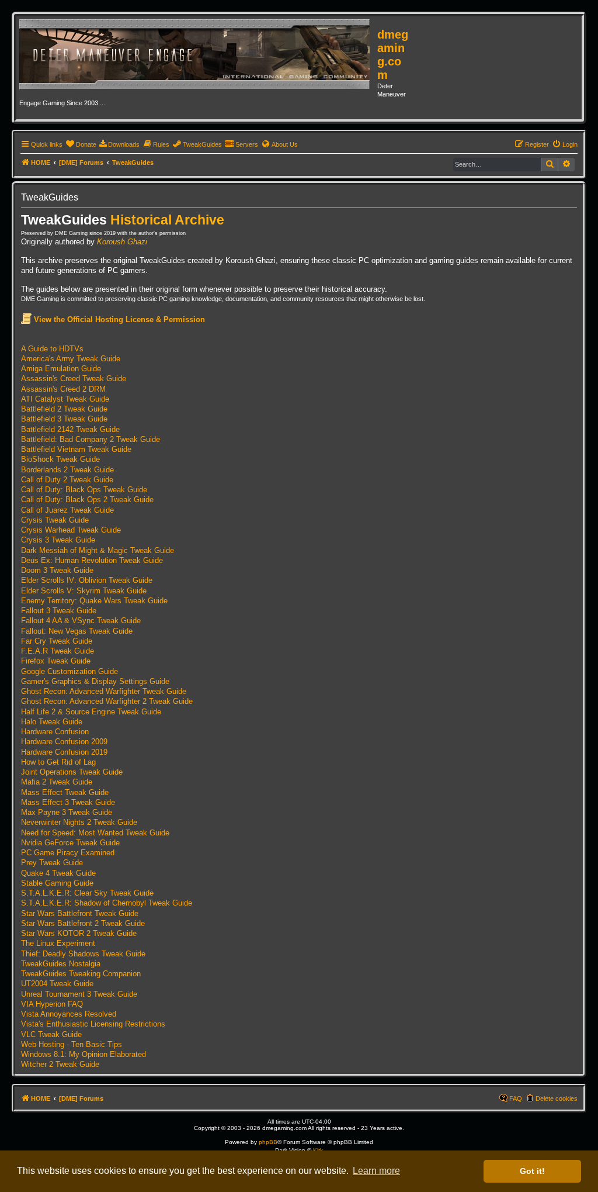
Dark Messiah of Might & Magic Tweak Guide (97, 551)
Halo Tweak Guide (51, 722)
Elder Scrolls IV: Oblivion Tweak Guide (86, 580)
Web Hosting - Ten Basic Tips (71, 1045)
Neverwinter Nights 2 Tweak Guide (79, 822)
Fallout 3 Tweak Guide (58, 611)
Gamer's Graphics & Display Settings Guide (95, 682)
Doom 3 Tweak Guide (57, 570)
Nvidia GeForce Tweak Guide (70, 843)
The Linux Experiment (58, 943)
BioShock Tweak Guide (60, 459)
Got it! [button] (532, 1171)
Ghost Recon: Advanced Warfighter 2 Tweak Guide (107, 701)
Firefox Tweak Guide (56, 661)
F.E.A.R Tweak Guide (57, 651)
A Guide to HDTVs (52, 349)
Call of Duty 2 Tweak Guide (67, 480)
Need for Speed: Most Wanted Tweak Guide (95, 833)
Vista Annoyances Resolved (68, 1014)
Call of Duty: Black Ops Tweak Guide (84, 490)
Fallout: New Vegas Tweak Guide (77, 631)
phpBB (268, 1142)
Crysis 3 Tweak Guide (58, 540)
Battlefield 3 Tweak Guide (64, 419)
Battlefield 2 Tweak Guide (64, 409)
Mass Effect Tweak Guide (65, 793)
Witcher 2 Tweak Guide (60, 1064)
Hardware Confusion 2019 (64, 752)
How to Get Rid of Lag (58, 762)
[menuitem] (80, 144)
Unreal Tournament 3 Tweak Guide (79, 994)
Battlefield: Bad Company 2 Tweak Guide (90, 440)
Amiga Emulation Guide (61, 369)
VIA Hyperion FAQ (52, 1004)
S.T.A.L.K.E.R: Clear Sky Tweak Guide (87, 893)
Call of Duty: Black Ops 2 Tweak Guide (87, 500)
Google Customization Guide (69, 672)
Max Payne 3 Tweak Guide (66, 813)
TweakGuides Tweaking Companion (81, 974)
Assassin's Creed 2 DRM (63, 389)
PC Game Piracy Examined (67, 853)
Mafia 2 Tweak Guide (56, 782)
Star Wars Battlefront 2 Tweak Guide (83, 924)
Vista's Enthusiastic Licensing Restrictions (93, 1024)
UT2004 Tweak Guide (57, 984)
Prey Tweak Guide (52, 863)
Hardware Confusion (55, 732)
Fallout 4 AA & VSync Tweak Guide (81, 621)
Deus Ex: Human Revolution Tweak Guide (92, 561)
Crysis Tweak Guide (55, 520)
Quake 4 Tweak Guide (58, 873)
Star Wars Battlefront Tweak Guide (79, 914)
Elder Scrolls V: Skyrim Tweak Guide (84, 591)
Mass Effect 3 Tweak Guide (68, 803)
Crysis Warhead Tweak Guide (71, 530)
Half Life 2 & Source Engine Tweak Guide (91, 712)
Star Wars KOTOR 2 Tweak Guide (79, 934)
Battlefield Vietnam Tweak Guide (76, 449)
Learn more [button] (376, 1171)
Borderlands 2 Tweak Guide (67, 470)
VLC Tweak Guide (51, 1035)
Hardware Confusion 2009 (64, 742)
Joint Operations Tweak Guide (72, 772)
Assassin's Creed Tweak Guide (73, 379)
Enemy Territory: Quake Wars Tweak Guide (94, 601)
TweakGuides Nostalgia (60, 964)
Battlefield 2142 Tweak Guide (70, 430)
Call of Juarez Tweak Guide (67, 510)
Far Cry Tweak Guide (56, 641)
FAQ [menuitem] (515, 1098)
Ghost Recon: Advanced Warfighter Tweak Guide (103, 691)
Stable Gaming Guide (57, 883)
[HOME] (198, 55)
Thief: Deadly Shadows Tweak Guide (83, 954)
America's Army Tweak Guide (70, 359)
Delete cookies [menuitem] (557, 1098)
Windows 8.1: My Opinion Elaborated (83, 1055)
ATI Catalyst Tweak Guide (65, 399)
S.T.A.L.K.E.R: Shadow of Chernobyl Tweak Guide (106, 903)
